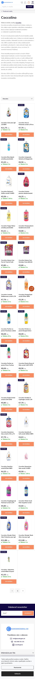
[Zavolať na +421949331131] (22, 2)
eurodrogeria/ (19, 645)
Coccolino (18, 23)
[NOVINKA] (26, 112)
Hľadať (29, 7)
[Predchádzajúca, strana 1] (17, 591)
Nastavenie (17, 668)
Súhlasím (18, 674)
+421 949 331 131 (19, 642)
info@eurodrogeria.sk (19, 638)
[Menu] (32, 2)
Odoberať (28, 613)
